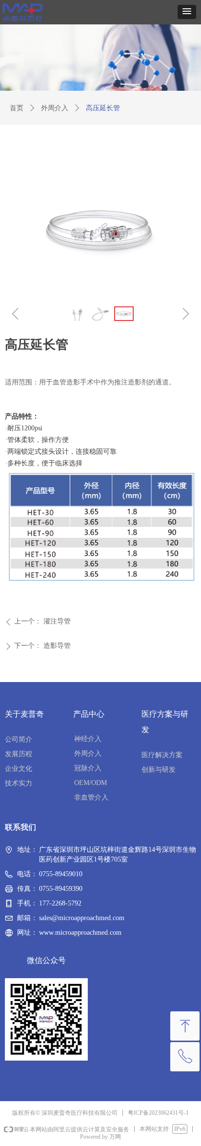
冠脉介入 (87, 768)
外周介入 (54, 108)
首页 (16, 108)
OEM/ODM (90, 782)
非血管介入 (91, 797)
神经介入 (87, 739)
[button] (187, 12)
